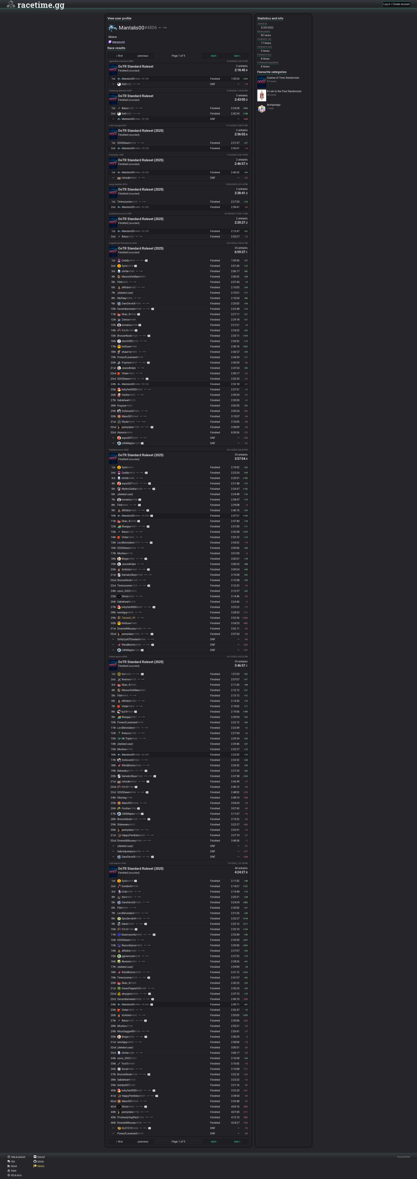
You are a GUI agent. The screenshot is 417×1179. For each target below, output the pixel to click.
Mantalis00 (118, 42)
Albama (112, 36)
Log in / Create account (396, 4)
